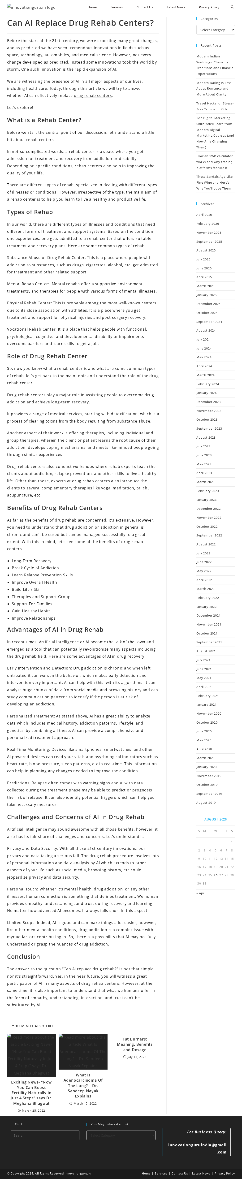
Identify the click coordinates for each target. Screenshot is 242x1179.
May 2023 (203, 464)
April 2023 (204, 473)
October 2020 (207, 722)
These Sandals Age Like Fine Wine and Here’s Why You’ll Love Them (214, 182)
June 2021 (204, 669)
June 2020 (204, 731)
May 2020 (203, 740)
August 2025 (206, 250)
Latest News (201, 1173)
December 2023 (208, 402)
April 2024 (204, 366)
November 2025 (208, 232)
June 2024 (204, 348)
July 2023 (203, 446)
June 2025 (204, 268)
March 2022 (205, 589)
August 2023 (206, 437)
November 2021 (208, 624)
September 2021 (209, 642)
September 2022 (209, 535)
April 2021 (204, 687)
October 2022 (207, 526)
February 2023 (207, 491)
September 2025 (209, 241)
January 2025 (206, 295)
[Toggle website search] (232, 7)
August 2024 (206, 330)
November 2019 (208, 776)
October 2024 (207, 313)
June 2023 (204, 455)
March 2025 (205, 286)
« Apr (200, 893)
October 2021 (207, 633)
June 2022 (204, 562)
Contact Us (180, 1173)
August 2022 (206, 544)
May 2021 (203, 678)
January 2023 (206, 499)
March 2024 (205, 375)
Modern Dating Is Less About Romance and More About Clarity (214, 88)
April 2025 (204, 277)
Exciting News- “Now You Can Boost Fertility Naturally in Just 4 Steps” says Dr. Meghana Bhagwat (31, 1093)
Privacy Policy (225, 1173)
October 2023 (207, 419)
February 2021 (207, 696)
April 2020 (204, 749)
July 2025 (203, 259)
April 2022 (204, 580)
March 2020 (205, 758)
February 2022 (207, 598)
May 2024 (203, 357)
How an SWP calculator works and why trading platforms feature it (214, 162)
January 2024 (206, 393)
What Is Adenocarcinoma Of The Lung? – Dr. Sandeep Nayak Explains (83, 1085)
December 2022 (208, 508)
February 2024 (207, 384)
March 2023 (205, 482)
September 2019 (209, 793)
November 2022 (208, 517)
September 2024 (209, 322)
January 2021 (206, 704)
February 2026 (207, 223)
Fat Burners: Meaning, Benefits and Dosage (135, 1044)
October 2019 (207, 784)
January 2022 (206, 607)
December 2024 (208, 304)
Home (146, 1173)
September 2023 (209, 428)
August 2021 (206, 651)
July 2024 (203, 339)
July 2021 (203, 660)
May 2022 (203, 571)
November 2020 (208, 713)
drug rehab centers (93, 95)
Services (161, 1173)
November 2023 (208, 411)
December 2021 (208, 615)
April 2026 (204, 214)
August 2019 (206, 802)
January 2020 (206, 767)
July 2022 (203, 553)
